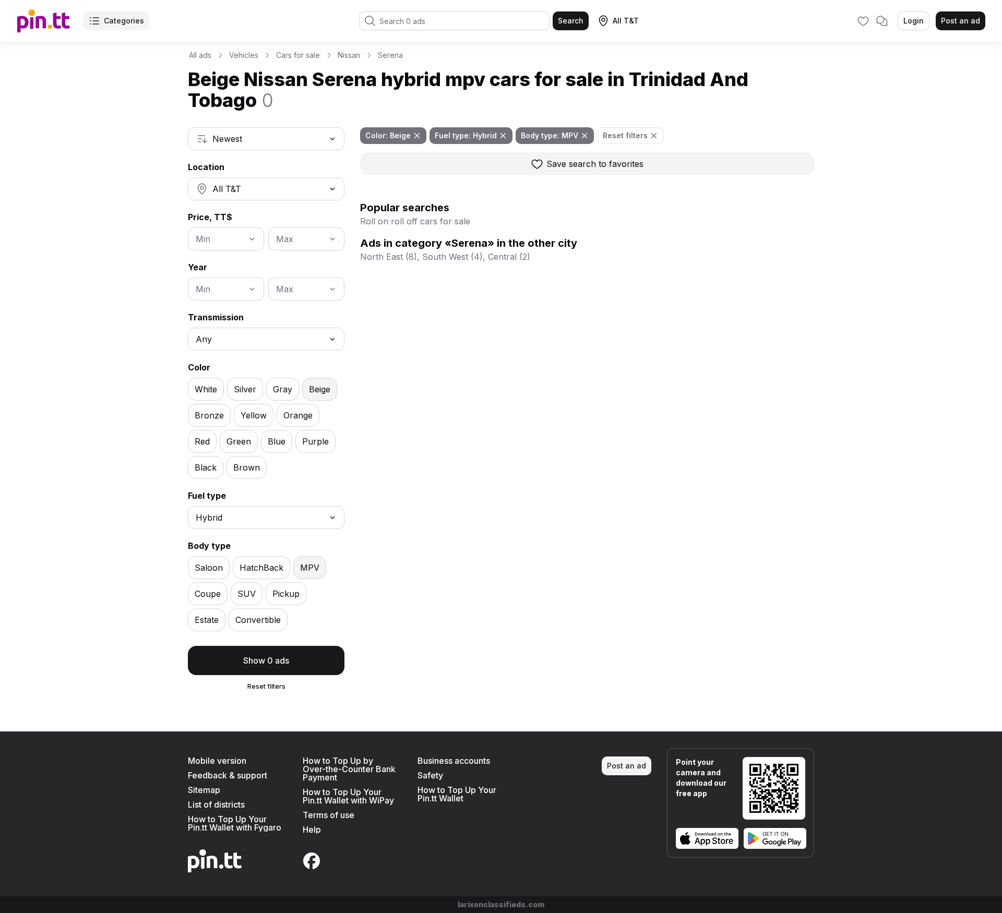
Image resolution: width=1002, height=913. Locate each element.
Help (312, 829)
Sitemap (204, 790)
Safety (430, 775)
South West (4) (452, 256)
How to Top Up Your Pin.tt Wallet (457, 794)
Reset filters (266, 686)
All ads (200, 55)
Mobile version (217, 760)
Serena (390, 55)
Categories (124, 20)
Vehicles (243, 55)
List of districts (216, 804)
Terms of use (328, 815)
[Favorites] (863, 20)
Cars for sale (298, 55)
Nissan (349, 55)
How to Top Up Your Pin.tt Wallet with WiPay (348, 796)
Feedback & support (227, 775)
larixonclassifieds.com (501, 904)
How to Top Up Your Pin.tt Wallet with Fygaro (234, 823)
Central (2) (509, 256)
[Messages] (882, 20)
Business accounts (454, 760)
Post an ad (960, 20)
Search (570, 20)
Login (913, 20)
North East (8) (388, 256)
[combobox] (266, 138)
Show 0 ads (266, 660)
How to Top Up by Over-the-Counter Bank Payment (349, 769)
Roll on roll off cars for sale (415, 221)
